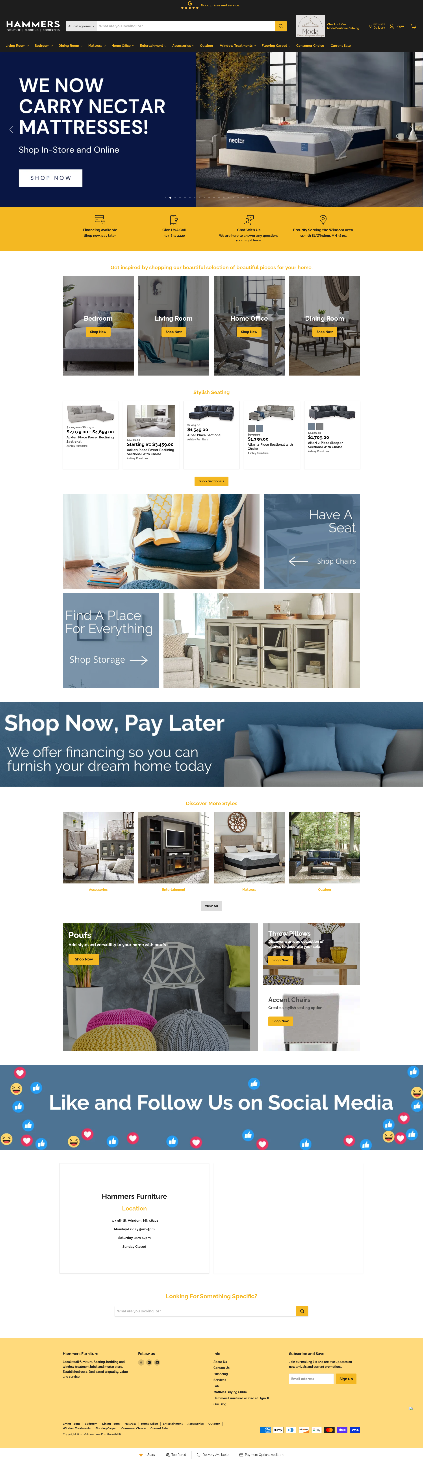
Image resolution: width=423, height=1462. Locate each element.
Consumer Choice (310, 46)
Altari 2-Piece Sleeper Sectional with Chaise (325, 445)
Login (400, 26)
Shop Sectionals (211, 481)
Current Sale (341, 46)
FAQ (216, 1386)
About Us (220, 1362)
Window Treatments (236, 46)
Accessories (182, 46)
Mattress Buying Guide (230, 1392)
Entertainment (152, 46)
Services (219, 1380)
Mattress (95, 46)
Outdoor (206, 46)
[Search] (281, 26)
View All (211, 906)
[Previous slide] (12, 129)
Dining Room (69, 46)
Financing (220, 1374)
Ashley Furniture (77, 445)
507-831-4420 (174, 236)
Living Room (16, 46)
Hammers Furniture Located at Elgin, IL (241, 1398)
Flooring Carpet (275, 46)
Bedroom (42, 46)
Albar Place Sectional (204, 435)
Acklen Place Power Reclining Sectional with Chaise (150, 452)
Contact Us (221, 1368)
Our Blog (219, 1404)
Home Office (121, 46)
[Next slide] (410, 129)
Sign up (346, 1379)
